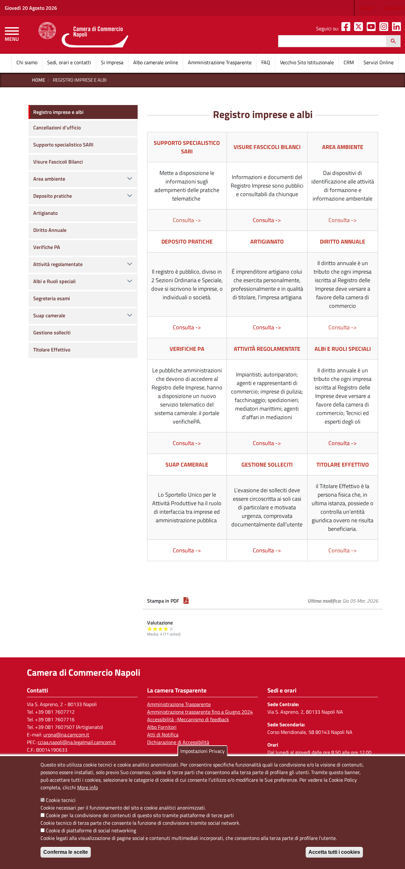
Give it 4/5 (166, 628)
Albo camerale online (155, 62)
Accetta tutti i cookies (334, 852)
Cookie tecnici (61, 800)
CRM (349, 62)
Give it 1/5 (150, 628)
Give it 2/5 (155, 628)
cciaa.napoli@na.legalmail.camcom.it (77, 742)
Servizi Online (379, 62)
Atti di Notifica (162, 734)
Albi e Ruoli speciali (54, 281)
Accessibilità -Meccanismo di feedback (188, 719)
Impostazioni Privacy (202, 751)
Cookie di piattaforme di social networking (91, 830)
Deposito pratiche (52, 196)
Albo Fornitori (162, 727)
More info (87, 787)
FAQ (265, 62)
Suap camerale (49, 315)
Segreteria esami (51, 298)
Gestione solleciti (52, 332)
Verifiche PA (46, 247)
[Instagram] (385, 28)
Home (38, 80)
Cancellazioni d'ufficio (57, 127)
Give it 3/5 (160, 628)
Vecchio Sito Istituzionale (307, 62)
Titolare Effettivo (51, 349)
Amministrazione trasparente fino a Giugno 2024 (200, 712)
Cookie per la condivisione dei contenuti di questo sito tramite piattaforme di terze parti (140, 815)
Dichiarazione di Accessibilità (178, 742)
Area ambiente (49, 179)
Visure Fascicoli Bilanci (58, 161)
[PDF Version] (186, 601)
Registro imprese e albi (58, 112)
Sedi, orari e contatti (69, 62)
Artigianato (45, 213)
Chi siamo (26, 62)
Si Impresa (112, 62)
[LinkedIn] (397, 28)
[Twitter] (359, 28)
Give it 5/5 (171, 628)
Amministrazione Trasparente (220, 62)
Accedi (366, 8)
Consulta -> (267, 220)
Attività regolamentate (58, 264)
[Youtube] (372, 28)
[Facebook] (347, 28)
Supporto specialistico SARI (63, 144)
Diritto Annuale (49, 230)
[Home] (83, 35)
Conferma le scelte (65, 852)
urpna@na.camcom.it (66, 734)
